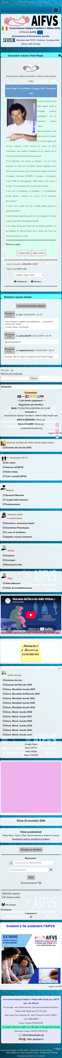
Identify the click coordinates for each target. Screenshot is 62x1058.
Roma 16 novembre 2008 (31, 820)
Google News (31, 744)
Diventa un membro (31, 849)
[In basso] (57, 437)
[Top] (57, 425)
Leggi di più (53, 433)
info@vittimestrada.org (31, 428)
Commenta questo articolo (31, 306)
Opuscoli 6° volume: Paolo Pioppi (25, 55)
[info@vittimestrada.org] (19, 1035)
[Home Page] (31, 20)
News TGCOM (31, 755)
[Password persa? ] (31, 883)
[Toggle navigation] (56, 10)
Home (12, 2)
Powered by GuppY (9, 1050)
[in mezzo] (57, 431)
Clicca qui (40, 420)
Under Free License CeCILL (41, 1050)
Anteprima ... (23, 281)
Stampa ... (38, 281)
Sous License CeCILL (30, 1053)
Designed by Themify (48, 1053)
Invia (31, 877)
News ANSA (31, 751)
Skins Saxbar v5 (12, 1053)
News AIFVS (31, 748)
